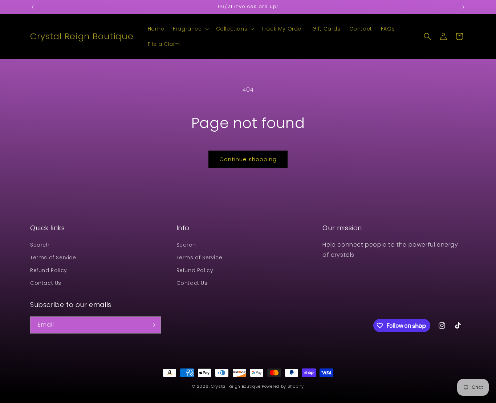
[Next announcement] (463, 7)
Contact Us (45, 283)
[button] (189, 28)
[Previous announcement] (33, 7)
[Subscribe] (152, 325)
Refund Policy (48, 270)
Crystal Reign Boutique (235, 386)
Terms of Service (53, 257)
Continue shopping (248, 159)
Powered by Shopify (283, 386)
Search (40, 244)
